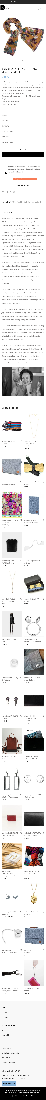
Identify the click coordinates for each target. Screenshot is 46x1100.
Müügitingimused (8, 1048)
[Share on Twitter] (11, 192)
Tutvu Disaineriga (23, 186)
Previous (2, 36)
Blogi (3, 1030)
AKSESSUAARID (17, 202)
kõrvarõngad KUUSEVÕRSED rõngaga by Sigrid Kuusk (10, 874)
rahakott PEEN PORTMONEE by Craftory (30, 718)
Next (43, 36)
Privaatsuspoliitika (8, 1062)
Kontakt (4, 1012)
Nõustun (14, 1096)
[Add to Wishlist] (3, 192)
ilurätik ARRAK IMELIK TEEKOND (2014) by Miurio (31, 874)
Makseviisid (6, 1058)
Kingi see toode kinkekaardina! (24, 179)
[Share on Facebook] (7, 192)
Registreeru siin (9, 1084)
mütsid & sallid (27, 202)
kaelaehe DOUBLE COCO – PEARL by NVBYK (8, 601)
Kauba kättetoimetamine (11, 1053)
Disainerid (5, 1035)
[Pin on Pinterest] (14, 192)
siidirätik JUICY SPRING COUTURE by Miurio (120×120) (10, 523)
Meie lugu (5, 1017)
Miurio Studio (37, 202)
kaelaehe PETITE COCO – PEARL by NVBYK (30, 444)
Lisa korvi (23, 154)
